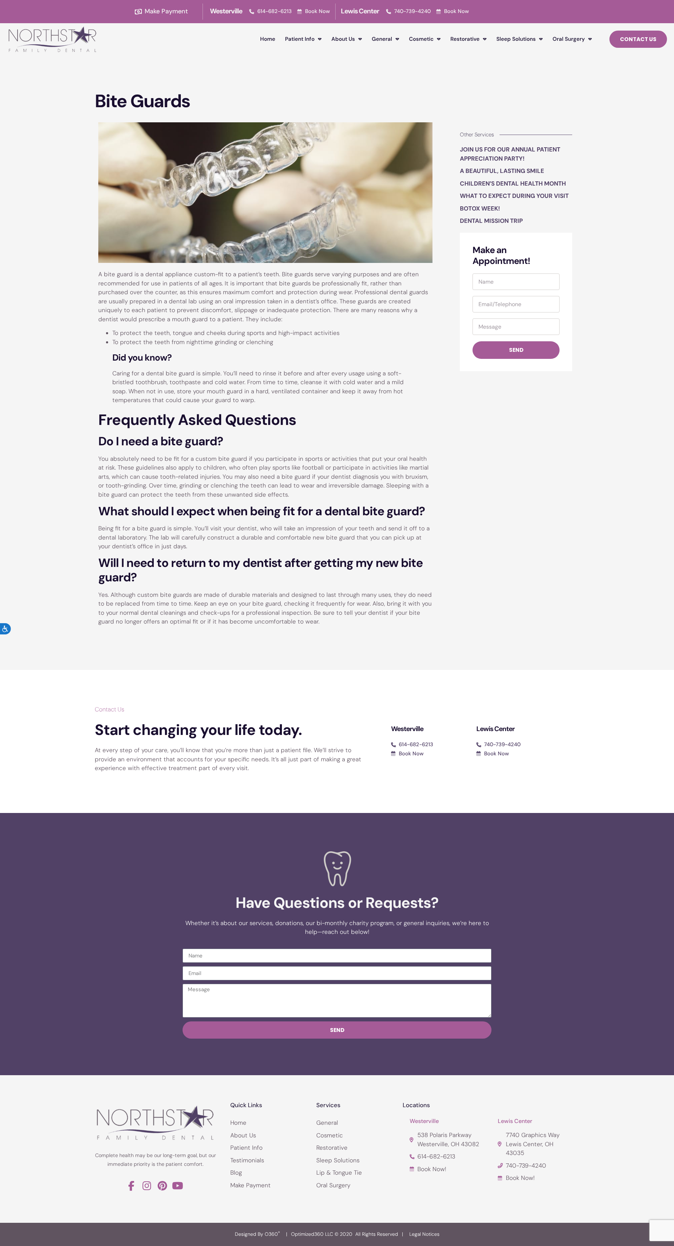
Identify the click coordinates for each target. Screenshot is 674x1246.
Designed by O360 (257, 1234)
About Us (343, 39)
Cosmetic (421, 39)
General (382, 39)
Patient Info (300, 39)
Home (267, 39)
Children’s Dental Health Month (513, 183)
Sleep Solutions (516, 39)
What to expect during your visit (514, 196)
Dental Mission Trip (491, 221)
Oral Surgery (569, 39)
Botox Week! (480, 208)
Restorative (465, 39)
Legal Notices (424, 1234)
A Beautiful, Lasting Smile (502, 171)
